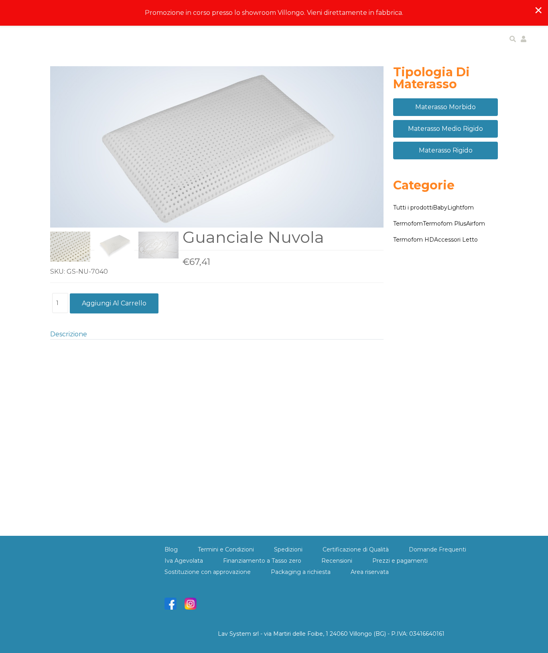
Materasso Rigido (446, 150)
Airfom (475, 223)
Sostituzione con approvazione (207, 572)
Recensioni (336, 560)
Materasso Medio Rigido (445, 128)
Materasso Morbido (445, 107)
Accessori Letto (456, 239)
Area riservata (370, 572)
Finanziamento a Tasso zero (262, 560)
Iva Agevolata (183, 560)
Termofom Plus (444, 223)
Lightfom (460, 207)
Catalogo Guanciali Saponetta (98, 484)
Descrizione (68, 334)
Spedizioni (288, 549)
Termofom (408, 223)
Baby (440, 207)
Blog (171, 549)
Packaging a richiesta (301, 572)
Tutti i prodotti (413, 207)
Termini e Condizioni (226, 549)
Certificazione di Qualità (356, 549)
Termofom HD (413, 239)
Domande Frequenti (437, 549)
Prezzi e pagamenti (400, 560)
